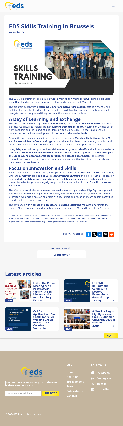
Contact (72, 396)
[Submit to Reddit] (111, 234)
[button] (113, 6)
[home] (14, 6)
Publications (75, 391)
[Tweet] (94, 234)
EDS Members (75, 381)
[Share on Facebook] (88, 234)
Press (70, 386)
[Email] (105, 234)
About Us (72, 377)
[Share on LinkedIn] (99, 234)
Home (70, 372)
